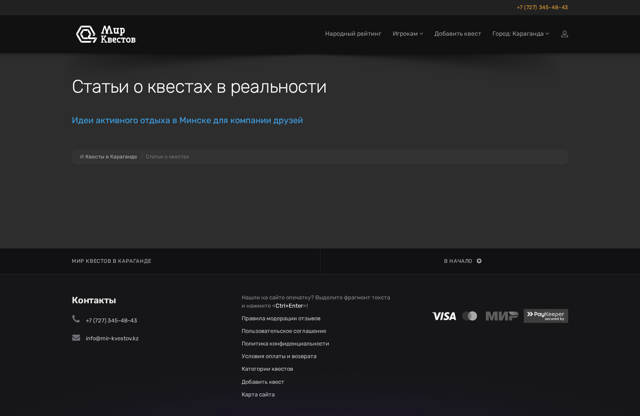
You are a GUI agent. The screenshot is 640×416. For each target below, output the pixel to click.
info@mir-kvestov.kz (112, 338)
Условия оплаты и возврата (279, 356)
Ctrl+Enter (289, 305)
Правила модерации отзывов (281, 318)
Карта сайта (258, 394)
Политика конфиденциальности (285, 343)
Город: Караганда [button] (518, 33)
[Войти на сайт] (565, 33)
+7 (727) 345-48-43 (542, 7)
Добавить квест (458, 33)
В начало (458, 261)
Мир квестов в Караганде (112, 261)
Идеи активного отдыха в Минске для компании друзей (187, 120)
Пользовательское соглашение (284, 331)
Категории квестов (267, 369)
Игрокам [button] (406, 33)
